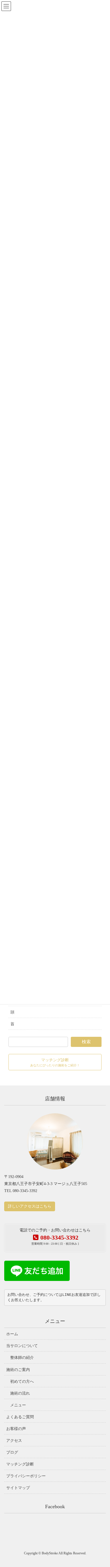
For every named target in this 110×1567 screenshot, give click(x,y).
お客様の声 (16, 1429)
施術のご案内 (18, 1370)
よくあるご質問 (20, 1417)
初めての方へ (22, 1381)
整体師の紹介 (22, 1357)
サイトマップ (18, 1488)
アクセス (14, 1440)
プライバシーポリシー (26, 1476)
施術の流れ (20, 1393)
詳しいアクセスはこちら (29, 1206)
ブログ (12, 1452)
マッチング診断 (20, 1464)
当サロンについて (22, 1346)
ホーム (12, 1334)
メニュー (18, 1405)
